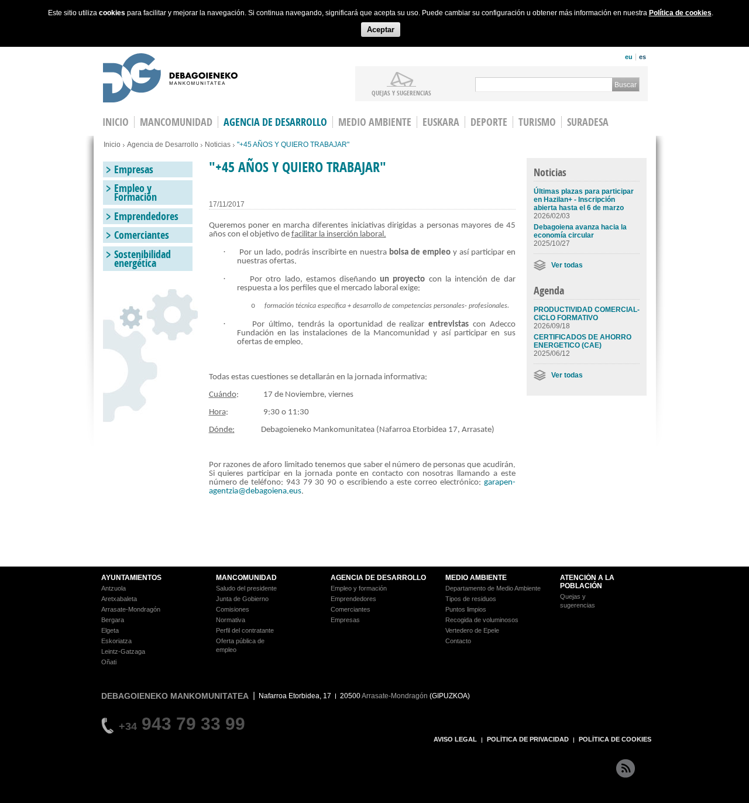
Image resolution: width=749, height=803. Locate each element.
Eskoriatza (116, 640)
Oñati (108, 661)
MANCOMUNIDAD (246, 578)
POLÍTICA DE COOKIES (615, 739)
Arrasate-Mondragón (130, 609)
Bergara (112, 619)
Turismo (537, 122)
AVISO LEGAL (455, 739)
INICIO (115, 122)
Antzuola (113, 588)
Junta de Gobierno (242, 598)
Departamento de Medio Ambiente (493, 588)
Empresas (133, 169)
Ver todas (567, 265)
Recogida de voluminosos (481, 619)
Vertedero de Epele (472, 630)
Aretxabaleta (119, 598)
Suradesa (588, 122)
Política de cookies (680, 13)
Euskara (440, 122)
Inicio (112, 144)
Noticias (218, 144)
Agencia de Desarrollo (275, 122)
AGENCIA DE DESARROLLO (378, 578)
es (642, 56)
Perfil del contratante (245, 630)
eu (629, 56)
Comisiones (232, 609)
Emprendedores (146, 216)
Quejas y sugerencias (401, 92)
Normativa (230, 619)
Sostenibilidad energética (142, 258)
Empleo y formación (359, 588)
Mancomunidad (176, 122)
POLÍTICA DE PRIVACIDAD (528, 739)
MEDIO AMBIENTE (476, 578)
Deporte (488, 122)
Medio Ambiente (374, 122)
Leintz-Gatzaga (123, 651)
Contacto (458, 640)
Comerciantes (141, 235)
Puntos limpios (465, 609)
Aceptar (380, 29)
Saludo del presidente (246, 588)
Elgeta (110, 630)
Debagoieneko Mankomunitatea (170, 79)
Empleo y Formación (135, 192)
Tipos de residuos (470, 598)
